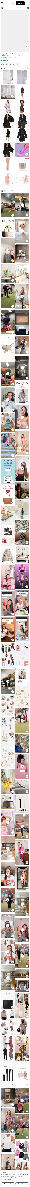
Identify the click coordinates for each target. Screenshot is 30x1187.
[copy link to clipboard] (17, 64)
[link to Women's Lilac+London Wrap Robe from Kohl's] (8, 135)
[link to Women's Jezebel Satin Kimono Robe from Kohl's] (8, 106)
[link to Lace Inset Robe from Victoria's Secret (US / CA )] (8, 150)
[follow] (28, 8)
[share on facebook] (7, 64)
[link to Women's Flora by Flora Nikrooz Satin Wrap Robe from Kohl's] (22, 92)
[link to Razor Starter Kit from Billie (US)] (22, 150)
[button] (28, 3)
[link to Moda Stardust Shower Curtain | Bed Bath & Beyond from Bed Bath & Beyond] (8, 77)
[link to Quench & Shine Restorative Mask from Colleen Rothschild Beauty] (22, 164)
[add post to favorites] (26, 49)
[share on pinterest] (10, 64)
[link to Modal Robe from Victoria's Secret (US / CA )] (8, 121)
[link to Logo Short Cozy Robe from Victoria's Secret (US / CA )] (22, 135)
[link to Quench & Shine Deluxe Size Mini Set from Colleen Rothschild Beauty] (22, 179)
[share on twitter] (14, 64)
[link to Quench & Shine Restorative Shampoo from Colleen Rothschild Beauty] (8, 179)
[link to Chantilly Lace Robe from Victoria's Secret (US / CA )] (22, 121)
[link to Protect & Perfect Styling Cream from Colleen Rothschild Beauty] (8, 164)
